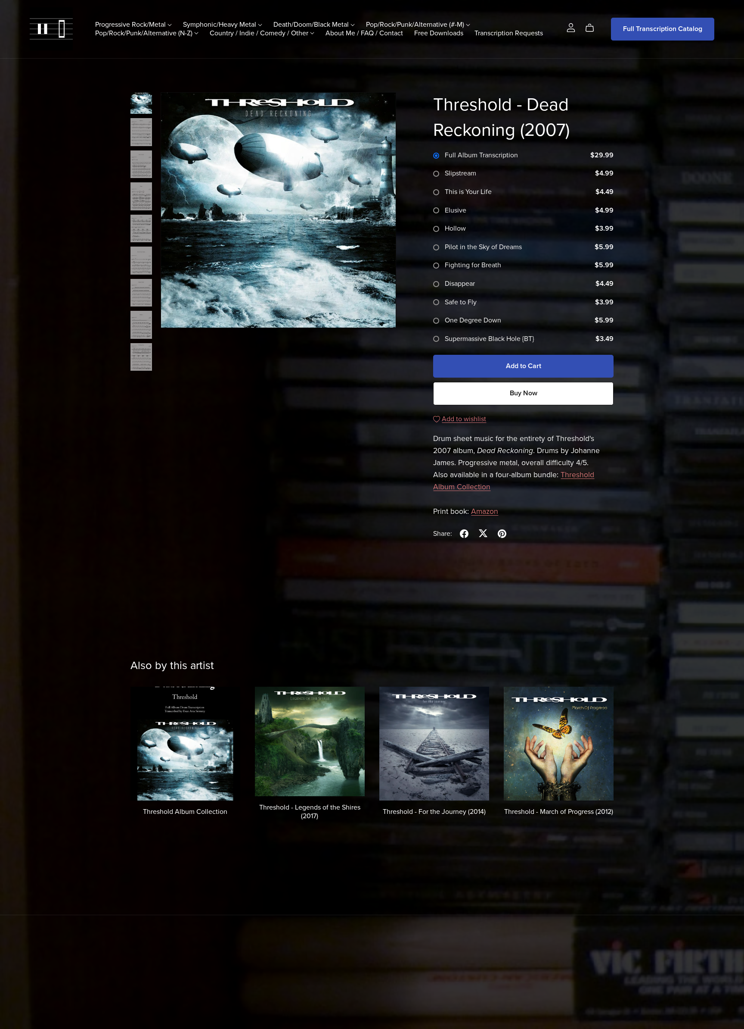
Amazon (484, 511)
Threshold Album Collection (185, 811)
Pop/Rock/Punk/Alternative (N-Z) (144, 32)
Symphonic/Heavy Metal (220, 24)
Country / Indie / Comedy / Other (260, 32)
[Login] (571, 27)
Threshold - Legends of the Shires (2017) (309, 811)
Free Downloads (438, 32)
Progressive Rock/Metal (131, 24)
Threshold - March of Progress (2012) (558, 811)
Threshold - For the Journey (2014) (434, 811)
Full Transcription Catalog (662, 29)
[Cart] (593, 28)
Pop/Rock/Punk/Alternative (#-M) (416, 24)
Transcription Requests (508, 32)
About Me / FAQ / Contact (364, 32)
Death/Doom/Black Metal (311, 24)
